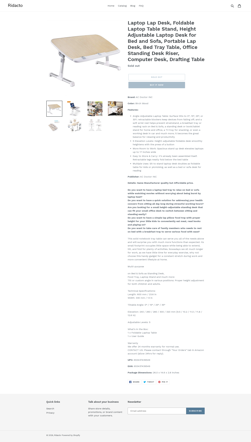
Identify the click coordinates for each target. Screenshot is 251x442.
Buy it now (157, 85)
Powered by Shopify (71, 435)
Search (50, 408)
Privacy (50, 412)
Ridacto (57, 435)
